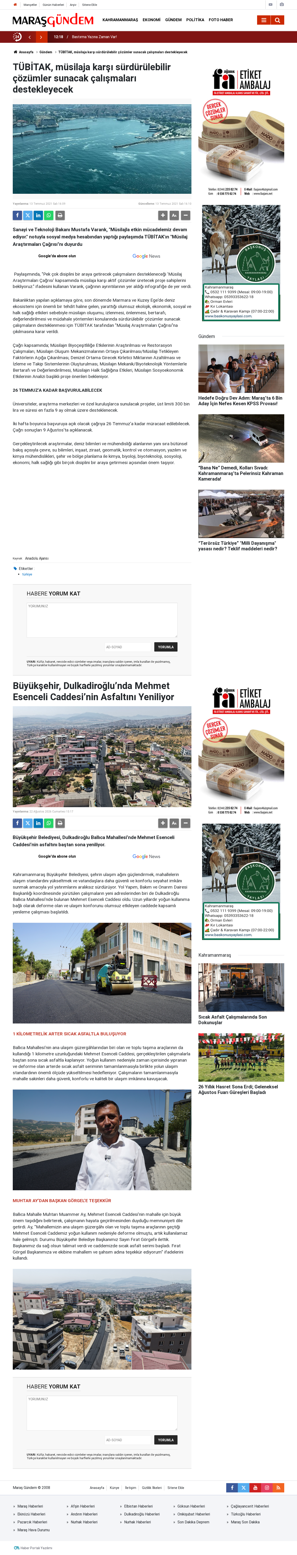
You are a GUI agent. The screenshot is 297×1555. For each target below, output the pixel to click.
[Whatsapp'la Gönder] (48, 215)
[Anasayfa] (15, 5)
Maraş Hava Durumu (33, 1530)
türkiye (27, 574)
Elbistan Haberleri (138, 1506)
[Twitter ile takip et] (243, 1487)
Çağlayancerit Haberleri (250, 1506)
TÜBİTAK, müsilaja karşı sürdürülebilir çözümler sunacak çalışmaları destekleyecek (122, 52)
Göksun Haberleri (191, 1506)
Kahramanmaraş (120, 19)
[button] (163, 215)
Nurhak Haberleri (84, 1522)
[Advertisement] (102, 519)
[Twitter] (27, 215)
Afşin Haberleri (83, 1506)
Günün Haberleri (53, 5)
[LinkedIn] (38, 215)
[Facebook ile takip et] (232, 1487)
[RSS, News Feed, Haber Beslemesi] (278, 1487)
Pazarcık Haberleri (32, 1522)
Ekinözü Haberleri (31, 1514)
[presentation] (29, 37)
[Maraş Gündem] (53, 20)
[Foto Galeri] (281, 4)
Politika (195, 19)
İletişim (130, 1488)
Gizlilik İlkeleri (152, 1488)
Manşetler (30, 5)
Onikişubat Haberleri (194, 1514)
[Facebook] (17, 215)
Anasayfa (25, 52)
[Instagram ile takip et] (267, 1487)
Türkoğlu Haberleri (246, 1514)
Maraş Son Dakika (245, 1522)
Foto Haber (221, 19)
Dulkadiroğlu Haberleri (142, 1514)
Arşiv (73, 5)
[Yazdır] (60, 215)
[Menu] (264, 20)
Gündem (173, 19)
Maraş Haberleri (30, 1506)
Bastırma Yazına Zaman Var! (94, 37)
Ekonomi (152, 19)
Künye (114, 1488)
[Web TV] (270, 4)
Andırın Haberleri (84, 1514)
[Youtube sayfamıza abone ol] (255, 1487)
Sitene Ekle (89, 5)
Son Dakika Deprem (193, 1522)
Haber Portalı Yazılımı (36, 1548)
